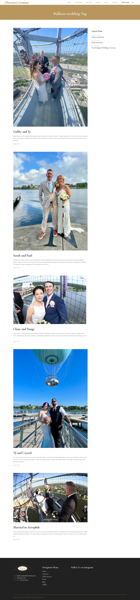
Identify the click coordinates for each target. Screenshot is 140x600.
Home (44, 571)
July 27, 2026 (95, 45)
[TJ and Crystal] (50, 398)
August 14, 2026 (96, 35)
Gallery (44, 585)
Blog (43, 582)
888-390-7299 (21, 578)
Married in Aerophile (26, 527)
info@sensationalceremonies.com (26, 575)
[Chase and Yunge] (49, 300)
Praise (44, 579)
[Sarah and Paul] (50, 201)
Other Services (47, 577)
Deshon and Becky (98, 37)
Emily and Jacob (97, 42)
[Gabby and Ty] (50, 77)
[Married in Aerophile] (50, 497)
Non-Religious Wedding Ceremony (104, 48)
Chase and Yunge (24, 329)
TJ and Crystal (22, 453)
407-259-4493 (24, 580)
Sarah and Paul (22, 255)
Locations (45, 574)
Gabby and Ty (22, 132)
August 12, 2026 (96, 40)
